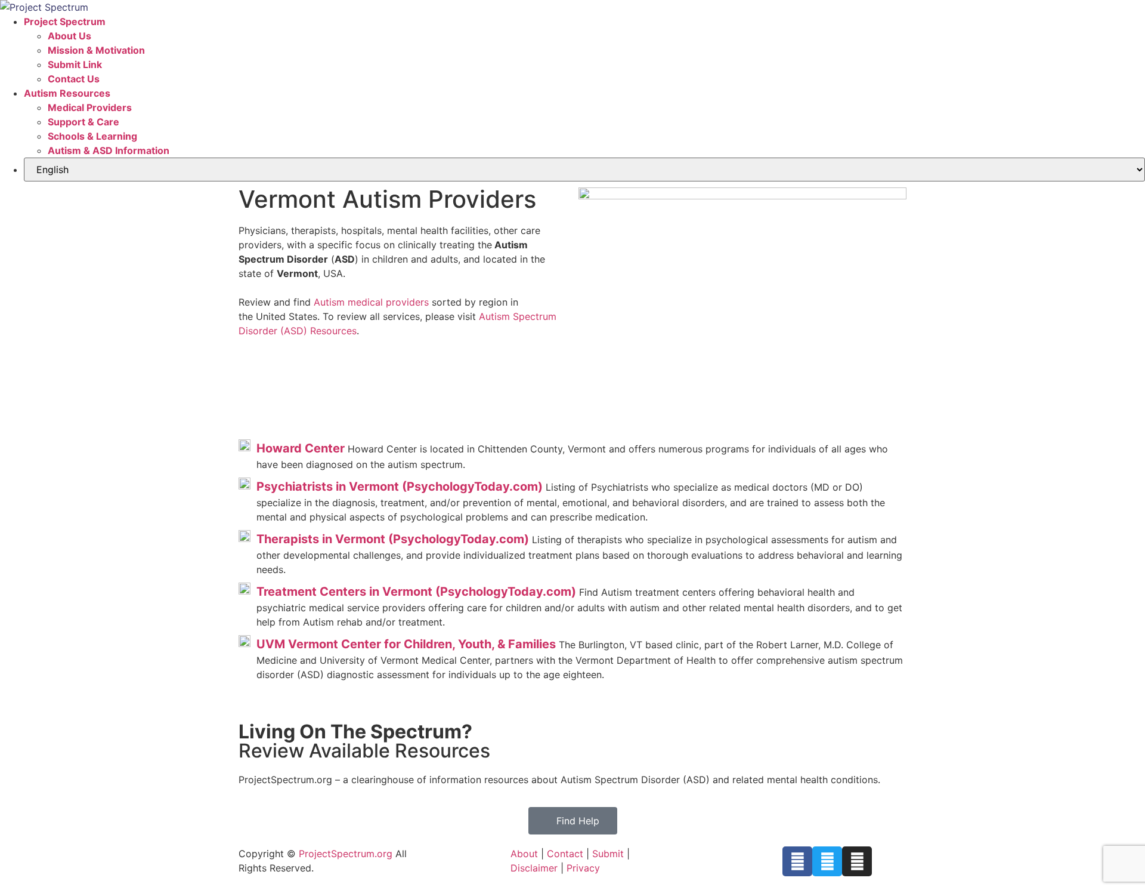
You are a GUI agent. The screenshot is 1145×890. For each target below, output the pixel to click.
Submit (608, 854)
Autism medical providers (371, 302)
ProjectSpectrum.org (345, 854)
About (524, 854)
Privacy (583, 868)
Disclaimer (534, 868)
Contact (565, 854)
